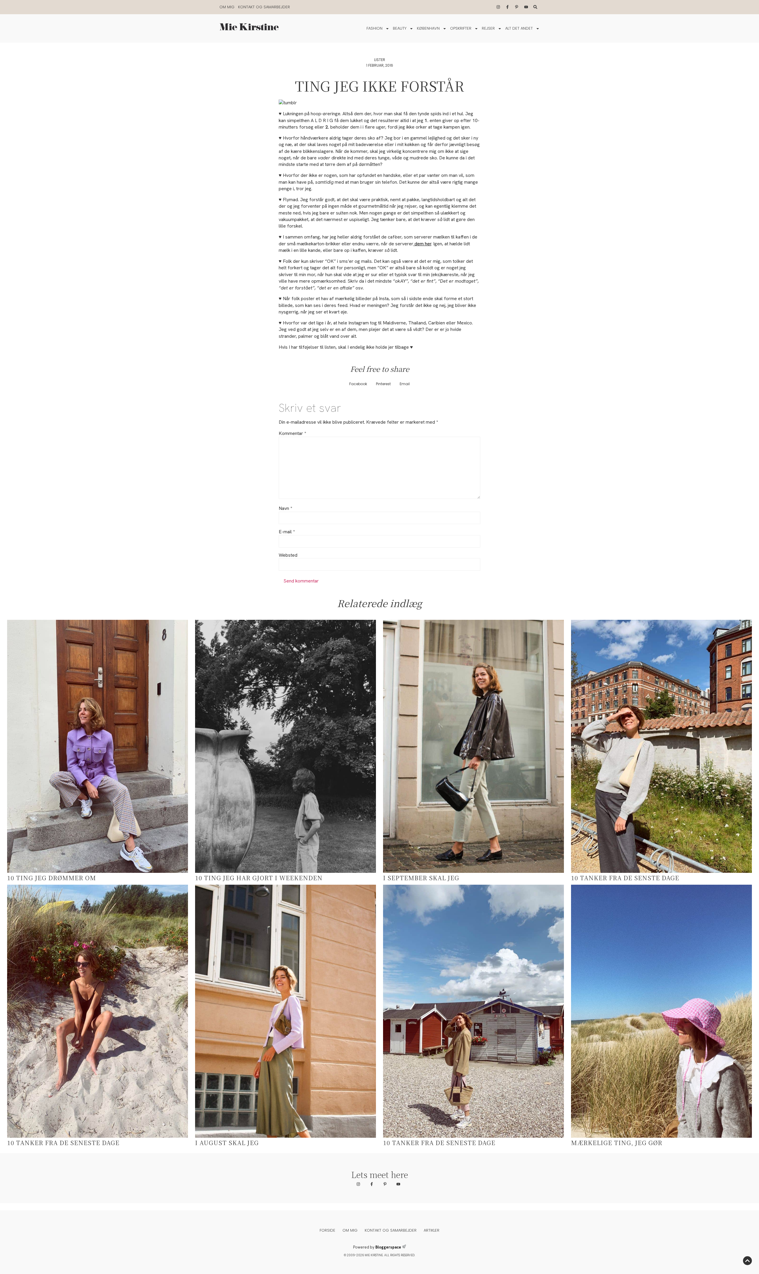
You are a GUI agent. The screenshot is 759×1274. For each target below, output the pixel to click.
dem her (422, 244)
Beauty (399, 28)
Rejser (488, 28)
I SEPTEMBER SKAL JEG (421, 877)
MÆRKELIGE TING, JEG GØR (616, 1142)
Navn (285, 508)
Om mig (227, 7)
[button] (358, 384)
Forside (327, 1230)
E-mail (287, 531)
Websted (288, 555)
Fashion (374, 28)
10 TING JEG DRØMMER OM (51, 877)
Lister (379, 59)
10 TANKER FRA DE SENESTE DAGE (63, 1142)
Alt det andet (519, 28)
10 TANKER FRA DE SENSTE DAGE (625, 877)
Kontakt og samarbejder (264, 7)
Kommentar (292, 433)
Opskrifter (460, 28)
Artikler (431, 1230)
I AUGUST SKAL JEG (227, 1142)
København (428, 28)
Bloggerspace (388, 1247)
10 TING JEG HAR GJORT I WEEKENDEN (259, 877)
